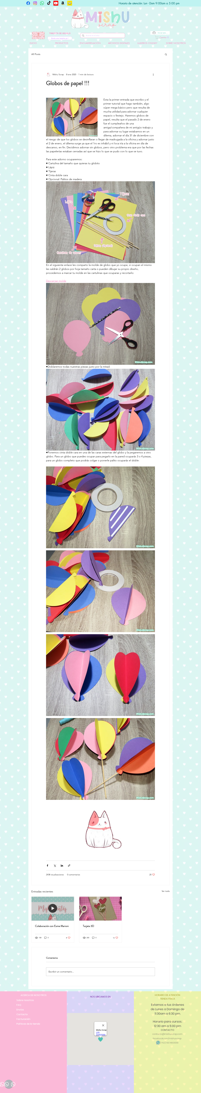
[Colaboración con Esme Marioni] (52, 909)
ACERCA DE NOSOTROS (33, 995)
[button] (172, 37)
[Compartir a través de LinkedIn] (61, 865)
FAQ (18, 1005)
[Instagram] (35, 3)
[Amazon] (62, 3)
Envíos (20, 1009)
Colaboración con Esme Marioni (52, 926)
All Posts (35, 54)
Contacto (22, 1014)
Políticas (28, 1023)
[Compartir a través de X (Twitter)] (54, 865)
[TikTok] (48, 3)
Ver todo (166, 891)
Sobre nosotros (25, 1000)
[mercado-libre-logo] (69, 3)
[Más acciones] (153, 74)
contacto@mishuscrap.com (167, 1034)
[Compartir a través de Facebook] (47, 865)
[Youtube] (55, 3)
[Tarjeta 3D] (100, 909)
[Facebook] (28, 3)
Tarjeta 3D (88, 926)
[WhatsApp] (42, 3)
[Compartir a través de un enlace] (69, 865)
